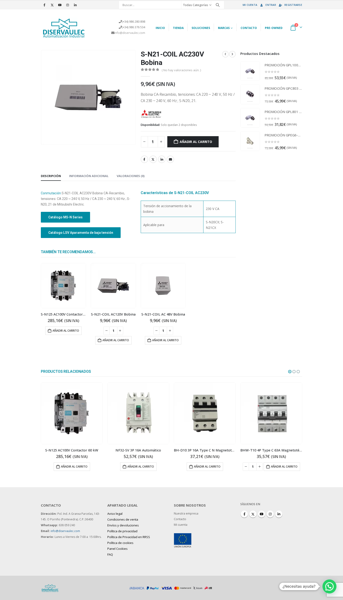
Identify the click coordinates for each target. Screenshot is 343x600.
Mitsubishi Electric (177, 113)
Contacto (249, 28)
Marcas (224, 28)
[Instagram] (67, 5)
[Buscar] (217, 5)
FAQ (110, 554)
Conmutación (51, 193)
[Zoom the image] (182, 536)
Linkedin (278, 514)
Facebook (144, 159)
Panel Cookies (117, 549)
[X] (52, 5)
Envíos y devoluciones (123, 525)
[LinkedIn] (75, 5)
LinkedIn (161, 159)
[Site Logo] (64, 27)
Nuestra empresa (186, 513)
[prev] (225, 54)
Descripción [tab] (51, 176)
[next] (232, 54)
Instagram (270, 514)
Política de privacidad (122, 531)
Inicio (160, 28)
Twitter (153, 159)
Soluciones (201, 28)
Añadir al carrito (196, 141)
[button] (290, 371)
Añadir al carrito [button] (65, 331)
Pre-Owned (274, 28)
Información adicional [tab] (88, 176)
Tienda (178, 28)
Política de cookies (120, 543)
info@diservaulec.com (129, 33)
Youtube (261, 514)
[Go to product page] (63, 285)
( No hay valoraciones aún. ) (181, 70)
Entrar (271, 5)
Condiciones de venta (122, 519)
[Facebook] (44, 5)
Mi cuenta (250, 5)
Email (170, 159)
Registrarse (293, 5)
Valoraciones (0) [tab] (130, 176)
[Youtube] (59, 5)
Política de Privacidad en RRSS (128, 537)
